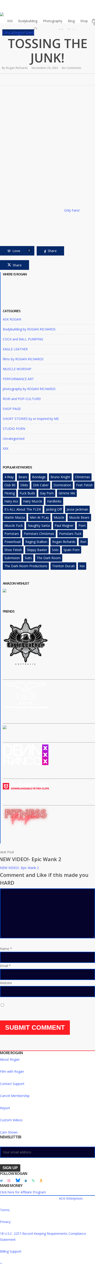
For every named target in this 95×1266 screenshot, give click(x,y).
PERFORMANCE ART (18, 379)
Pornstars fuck (70, 533)
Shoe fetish (13, 550)
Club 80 (9, 485)
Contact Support (12, 1083)
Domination (62, 485)
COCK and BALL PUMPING (23, 339)
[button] (47, 1263)
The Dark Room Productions (25, 566)
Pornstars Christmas (39, 533)
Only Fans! (72, 210)
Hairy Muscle (32, 501)
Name (6, 948)
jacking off (54, 509)
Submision (12, 558)
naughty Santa (39, 525)
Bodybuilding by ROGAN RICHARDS (29, 329)
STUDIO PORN (14, 428)
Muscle (59, 517)
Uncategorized (18, 32)
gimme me (67, 493)
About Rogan (10, 1059)
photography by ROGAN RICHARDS (29, 389)
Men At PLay (39, 517)
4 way (9, 477)
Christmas (82, 477)
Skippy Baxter (37, 550)
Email (5, 966)
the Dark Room (49, 558)
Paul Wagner (64, 525)
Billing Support (10, 1251)
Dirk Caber (41, 485)
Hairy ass (11, 501)
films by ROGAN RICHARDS (23, 359)
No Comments (71, 68)
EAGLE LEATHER (15, 349)
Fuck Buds (27, 493)
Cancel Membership (15, 1096)
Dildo (24, 485)
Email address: (10, 1143)
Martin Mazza (14, 517)
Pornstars (11, 533)
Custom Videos (11, 1120)
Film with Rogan (12, 1071)
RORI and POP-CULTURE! (22, 399)
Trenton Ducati (63, 566)
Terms (5, 1210)
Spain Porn (71, 550)
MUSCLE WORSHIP (17, 369)
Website (6, 983)
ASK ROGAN (12, 319)
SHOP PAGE (12, 409)
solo (55, 550)
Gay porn (47, 493)
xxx (82, 566)
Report (5, 1108)
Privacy (5, 1222)
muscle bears (79, 517)
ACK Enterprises (71, 1198)
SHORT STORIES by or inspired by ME (31, 418)
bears (22, 477)
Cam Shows (9, 1132)
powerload (12, 541)
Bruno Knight (60, 477)
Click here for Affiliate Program (23, 1192)
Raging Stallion (36, 541)
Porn (82, 525)
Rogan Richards (17, 68)
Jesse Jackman (77, 509)
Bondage (39, 477)
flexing (9, 493)
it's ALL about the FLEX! (22, 509)
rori (83, 541)
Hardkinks (54, 501)
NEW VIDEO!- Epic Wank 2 (19, 868)
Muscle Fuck (13, 525)
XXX (5, 448)
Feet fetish (84, 485)
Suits (28, 558)
